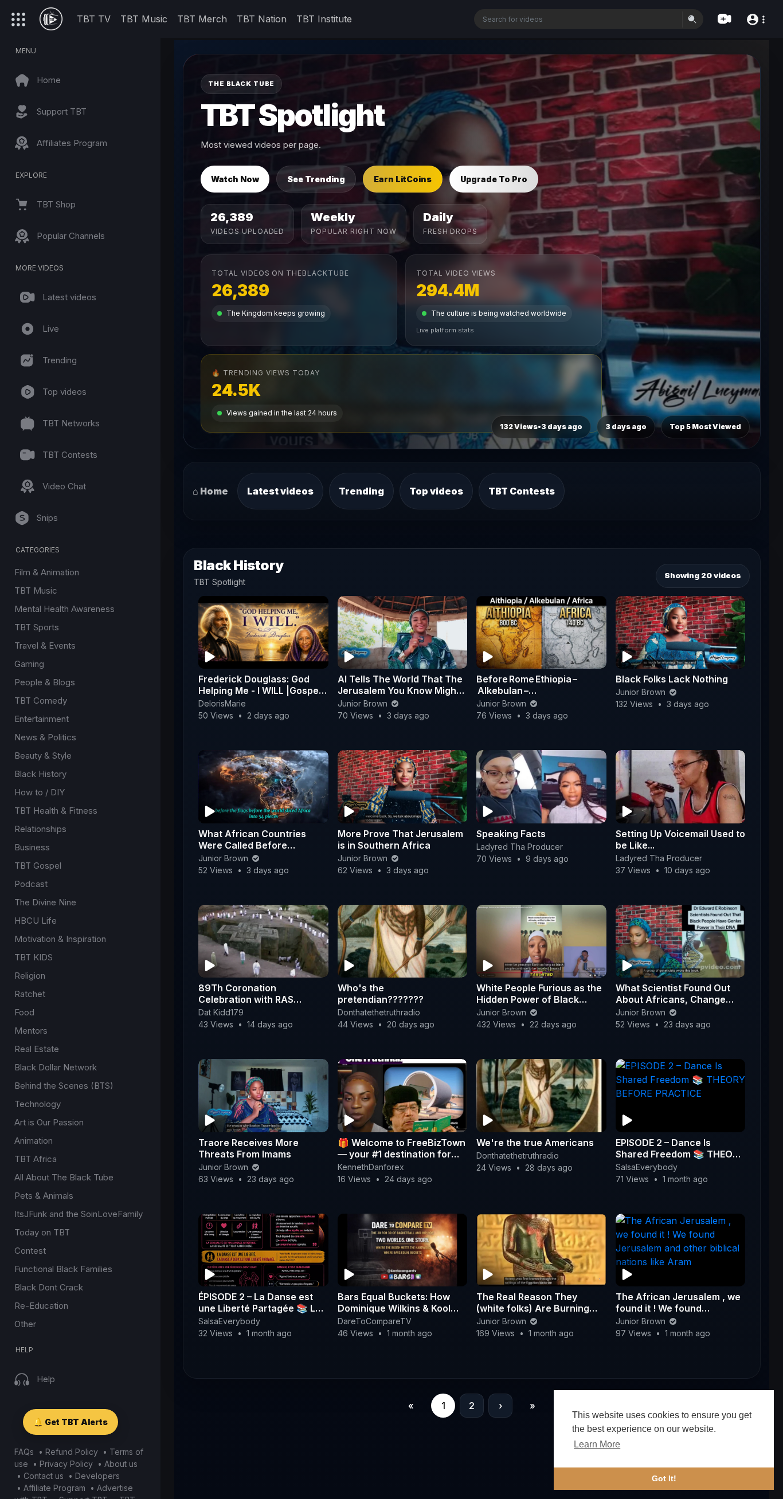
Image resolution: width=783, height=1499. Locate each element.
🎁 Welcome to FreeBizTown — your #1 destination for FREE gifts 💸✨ (401, 1154)
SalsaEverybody (647, 1167)
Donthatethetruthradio (379, 1012)
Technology (37, 1103)
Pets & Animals (43, 1195)
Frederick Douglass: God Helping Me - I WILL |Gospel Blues (259, 690)
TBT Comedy (40, 700)
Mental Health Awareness (64, 608)
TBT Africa (35, 1158)
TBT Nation (262, 19)
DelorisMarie (222, 703)
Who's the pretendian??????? (381, 993)
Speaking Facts (511, 833)
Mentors (31, 1030)
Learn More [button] (597, 1444)
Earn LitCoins (403, 179)
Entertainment (41, 718)
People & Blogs (44, 682)
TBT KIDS (33, 957)
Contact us (44, 1476)
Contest (30, 1250)
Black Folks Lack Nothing (672, 679)
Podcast (31, 883)
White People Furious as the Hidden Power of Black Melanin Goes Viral (539, 999)
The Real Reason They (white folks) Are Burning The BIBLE (532, 1308)
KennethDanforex (371, 1167)
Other (25, 1324)
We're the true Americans (535, 1142)
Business (32, 847)
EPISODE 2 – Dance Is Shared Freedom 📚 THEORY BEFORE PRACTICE (680, 1154)
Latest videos (280, 491)
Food (24, 1012)
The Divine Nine (45, 902)
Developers (97, 1476)
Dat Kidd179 (221, 1012)
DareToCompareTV (375, 1321)
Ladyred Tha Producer (519, 846)
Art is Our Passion (49, 1122)
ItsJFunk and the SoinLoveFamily (78, 1213)
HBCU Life (35, 920)
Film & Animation (46, 572)
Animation (33, 1140)
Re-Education (41, 1305)
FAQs (24, 1452)
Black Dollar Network (55, 1067)
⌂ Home (210, 491)
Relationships (40, 828)
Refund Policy (71, 1452)
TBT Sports (36, 627)
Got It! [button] (664, 1478)
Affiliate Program (54, 1488)
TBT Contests (521, 491)
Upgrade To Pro (493, 179)
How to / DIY (39, 792)
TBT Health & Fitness (55, 810)
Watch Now (235, 179)
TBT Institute (324, 19)
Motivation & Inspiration (60, 938)
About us (121, 1464)
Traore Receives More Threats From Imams (248, 1148)
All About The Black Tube (63, 1177)
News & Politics (45, 737)
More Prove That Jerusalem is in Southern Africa (400, 839)
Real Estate (36, 1048)
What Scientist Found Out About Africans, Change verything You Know (673, 999)
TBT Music (143, 19)
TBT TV (94, 19)
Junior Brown (364, 703)
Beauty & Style (43, 755)
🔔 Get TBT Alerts (70, 1422)
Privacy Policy (66, 1464)
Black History (40, 773)
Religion (29, 975)
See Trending (316, 179)
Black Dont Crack (48, 1287)
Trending (361, 491)
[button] (755, 18)
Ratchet (29, 993)
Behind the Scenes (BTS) (63, 1085)
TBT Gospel (37, 865)
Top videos (436, 491)
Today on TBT (42, 1232)
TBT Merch (202, 19)
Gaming (29, 663)
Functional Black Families (63, 1268)
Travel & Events (45, 645)
